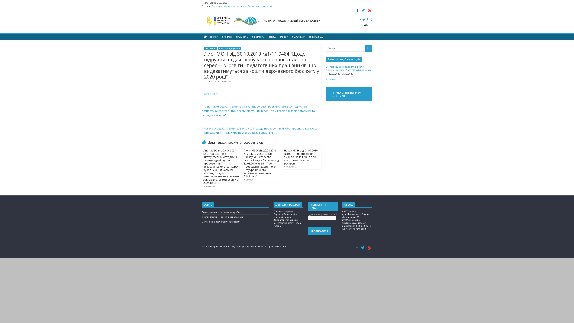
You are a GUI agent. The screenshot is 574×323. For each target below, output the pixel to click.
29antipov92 (225, 81)
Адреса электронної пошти (322, 214)
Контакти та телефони (354, 228)
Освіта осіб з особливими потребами (221, 221)
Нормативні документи (229, 48)
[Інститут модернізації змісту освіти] (205, 37)
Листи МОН (211, 48)
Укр (362, 19)
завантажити (211, 93)
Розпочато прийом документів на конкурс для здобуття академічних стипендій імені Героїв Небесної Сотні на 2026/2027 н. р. (276, 6)
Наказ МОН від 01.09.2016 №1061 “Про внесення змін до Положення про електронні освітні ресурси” (301, 157)
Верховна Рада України (285, 214)
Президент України (283, 211)
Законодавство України (286, 219)
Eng (369, 19)
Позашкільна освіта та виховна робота (222, 212)
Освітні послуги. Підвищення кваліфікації (222, 216)
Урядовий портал (282, 217)
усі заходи (331, 79)
